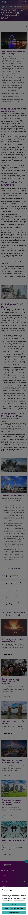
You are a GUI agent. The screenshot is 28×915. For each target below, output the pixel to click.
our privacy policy (7, 900)
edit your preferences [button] (19, 900)
